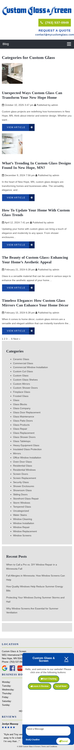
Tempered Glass (22, 506)
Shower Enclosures (23, 486)
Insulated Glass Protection (27, 449)
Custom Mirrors (21, 383)
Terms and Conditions (49, 746)
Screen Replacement (24, 478)
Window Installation (23, 523)
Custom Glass (20, 375)
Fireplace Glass (21, 392)
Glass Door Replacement (26, 412)
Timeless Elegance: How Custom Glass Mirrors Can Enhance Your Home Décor (35, 302)
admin (54, 105)
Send (64, 741)
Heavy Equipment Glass (26, 445)
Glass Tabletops (21, 441)
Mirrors (17, 453)
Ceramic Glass (21, 359)
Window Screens (22, 535)
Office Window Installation (27, 457)
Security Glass (21, 482)
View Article (16, 127)
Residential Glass (22, 465)
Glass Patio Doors (23, 420)
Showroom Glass (22, 490)
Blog (6, 44)
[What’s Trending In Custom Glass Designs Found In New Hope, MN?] (12, 151)
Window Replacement (25, 531)
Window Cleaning (22, 519)
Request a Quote (55, 30)
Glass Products (21, 424)
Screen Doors (20, 474)
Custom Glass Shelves (25, 379)
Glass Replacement (23, 433)
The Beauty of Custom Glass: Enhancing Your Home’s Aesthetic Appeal (35, 259)
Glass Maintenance (23, 416)
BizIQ (28, 739)
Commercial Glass (23, 363)
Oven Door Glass (22, 461)
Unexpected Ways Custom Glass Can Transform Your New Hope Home (32, 95)
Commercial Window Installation (30, 367)
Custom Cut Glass (23, 371)
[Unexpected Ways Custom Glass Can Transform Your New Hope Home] (12, 81)
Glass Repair (20, 428)
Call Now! (62, 686)
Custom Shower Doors (25, 387)
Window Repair (21, 527)
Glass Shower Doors (24, 437)
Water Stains (20, 515)
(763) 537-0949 (56, 22)
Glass (16, 400)
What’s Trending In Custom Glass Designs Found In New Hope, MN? (36, 165)
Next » (16, 338)
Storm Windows (21, 502)
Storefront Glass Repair (26, 498)
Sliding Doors (20, 494)
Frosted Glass (20, 396)
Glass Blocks (20, 404)
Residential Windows (24, 469)
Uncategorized (21, 510)
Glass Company (21, 408)
